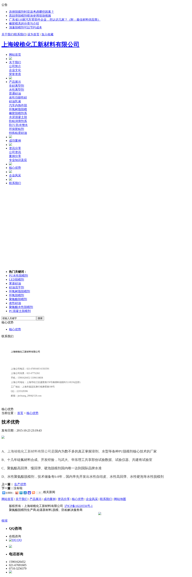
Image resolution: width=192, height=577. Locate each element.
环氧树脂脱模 (18, 109)
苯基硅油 (15, 283)
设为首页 (33, 34)
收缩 (5, 520)
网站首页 (15, 54)
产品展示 (15, 81)
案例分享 (15, 156)
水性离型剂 (16, 89)
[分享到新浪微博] (17, 492)
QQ (19, 540)
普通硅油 (15, 93)
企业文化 (15, 70)
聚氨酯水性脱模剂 (21, 307)
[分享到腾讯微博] (21, 492)
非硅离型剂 (16, 85)
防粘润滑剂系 (18, 121)
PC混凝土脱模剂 (20, 311)
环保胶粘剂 (16, 129)
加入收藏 (47, 34)
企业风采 (15, 175)
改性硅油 (15, 303)
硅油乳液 (15, 101)
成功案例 (15, 140)
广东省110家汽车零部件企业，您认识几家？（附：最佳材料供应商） (54, 19)
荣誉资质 (15, 74)
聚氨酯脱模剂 (18, 299)
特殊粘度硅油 (18, 132)
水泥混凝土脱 (18, 117)
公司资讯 (15, 152)
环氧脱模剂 (16, 295)
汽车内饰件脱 (18, 105)
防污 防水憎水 (18, 125)
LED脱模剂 (16, 279)
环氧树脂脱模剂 (19, 291)
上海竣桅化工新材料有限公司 (41, 44)
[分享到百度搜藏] (29, 492)
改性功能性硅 (18, 97)
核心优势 (15, 167)
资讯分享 (15, 148)
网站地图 (120, 499)
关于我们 (8, 34)
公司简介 (15, 66)
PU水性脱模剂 (18, 275)
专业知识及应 (18, 160)
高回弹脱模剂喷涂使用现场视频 (30, 15)
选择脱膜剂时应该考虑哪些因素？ (31, 11)
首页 (20, 413)
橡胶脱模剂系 (18, 113)
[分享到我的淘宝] (33, 492)
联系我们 (20, 34)
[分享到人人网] (25, 492)
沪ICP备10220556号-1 (78, 506)
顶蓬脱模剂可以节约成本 (25, 27)
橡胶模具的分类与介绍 (24, 23)
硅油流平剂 (16, 287)
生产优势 (20, 484)
